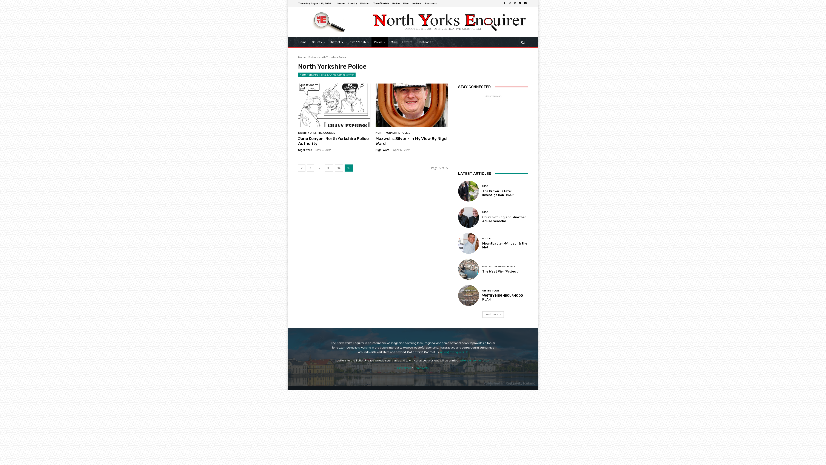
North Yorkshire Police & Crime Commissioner (327, 74)
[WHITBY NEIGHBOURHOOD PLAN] (468, 295)
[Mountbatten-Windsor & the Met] (468, 243)
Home (302, 57)
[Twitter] (515, 3)
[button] (523, 42)
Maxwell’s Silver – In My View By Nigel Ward (411, 141)
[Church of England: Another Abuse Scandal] (468, 217)
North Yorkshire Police (393, 132)
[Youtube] (525, 3)
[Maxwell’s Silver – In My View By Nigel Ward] (412, 105)
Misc (485, 186)
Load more (491, 314)
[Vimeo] (520, 3)
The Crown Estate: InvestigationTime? (498, 193)
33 (328, 168)
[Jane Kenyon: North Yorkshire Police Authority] (334, 105)
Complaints (421, 368)
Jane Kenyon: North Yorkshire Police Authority (333, 141)
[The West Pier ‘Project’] (468, 269)
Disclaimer (404, 368)
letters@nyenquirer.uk (474, 360)
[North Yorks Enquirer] (329, 22)
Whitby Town (490, 291)
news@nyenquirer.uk (454, 352)
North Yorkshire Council (316, 132)
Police (312, 57)
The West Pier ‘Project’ (500, 271)
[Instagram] (509, 3)
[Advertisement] (493, 125)
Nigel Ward (305, 150)
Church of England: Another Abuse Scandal (504, 219)
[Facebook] (504, 3)
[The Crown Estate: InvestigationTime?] (468, 191)
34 (338, 168)
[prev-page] (301, 168)
